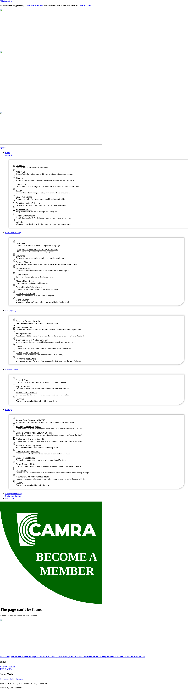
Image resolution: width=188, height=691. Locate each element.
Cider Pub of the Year (25, 293)
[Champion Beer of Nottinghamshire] (14, 338)
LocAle (19, 346)
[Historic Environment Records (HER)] (14, 473)
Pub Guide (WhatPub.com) (28, 203)
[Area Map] (14, 169)
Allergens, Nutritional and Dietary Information (37, 250)
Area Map (20, 172)
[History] (14, 188)
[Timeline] (14, 175)
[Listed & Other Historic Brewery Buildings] (14, 430)
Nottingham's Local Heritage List (30, 439)
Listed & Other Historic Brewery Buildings (34, 433)
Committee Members (25, 216)
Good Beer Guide (24, 327)
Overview (20, 166)
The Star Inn (85, 5)
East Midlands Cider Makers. (29, 287)
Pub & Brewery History (26, 464)
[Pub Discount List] (14, 208)
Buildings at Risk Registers (28, 427)
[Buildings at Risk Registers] (14, 423)
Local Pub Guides (24, 197)
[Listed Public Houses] (14, 455)
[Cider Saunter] (14, 297)
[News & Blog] (14, 377)
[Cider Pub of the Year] (14, 291)
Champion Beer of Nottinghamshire (32, 340)
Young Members (23, 334)
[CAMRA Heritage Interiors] (14, 448)
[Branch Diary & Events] (14, 390)
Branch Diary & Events (26, 393)
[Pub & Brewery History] (14, 461)
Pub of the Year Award (26, 359)
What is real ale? (23, 268)
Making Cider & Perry (25, 281)
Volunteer (20, 222)
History (19, 191)
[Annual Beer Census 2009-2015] (14, 418)
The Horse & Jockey (34, 5)
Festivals (20, 399)
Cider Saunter (22, 300)
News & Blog (22, 380)
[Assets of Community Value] (14, 318)
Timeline (20, 178)
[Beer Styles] (14, 241)
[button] (96, 155)
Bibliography (21, 470)
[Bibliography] (14, 468)
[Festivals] (14, 395)
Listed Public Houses (25, 458)
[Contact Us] (14, 181)
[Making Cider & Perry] (14, 278)
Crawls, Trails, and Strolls (27, 352)
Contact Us (21, 184)
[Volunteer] (14, 219)
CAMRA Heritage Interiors (28, 452)
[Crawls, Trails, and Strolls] (14, 350)
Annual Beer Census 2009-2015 (30, 420)
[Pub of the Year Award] (14, 356)
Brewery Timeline (24, 262)
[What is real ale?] (14, 266)
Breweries (20, 256)
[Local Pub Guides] (14, 194)
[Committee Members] (14, 213)
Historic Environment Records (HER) (32, 477)
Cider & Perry (22, 275)
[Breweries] (14, 253)
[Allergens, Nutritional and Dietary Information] (15, 248)
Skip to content (6, 1)
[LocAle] (14, 344)
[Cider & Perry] (14, 271)
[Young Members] (14, 331)
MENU (3, 148)
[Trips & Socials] (14, 383)
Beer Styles (21, 243)
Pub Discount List (24, 209)
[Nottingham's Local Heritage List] (14, 437)
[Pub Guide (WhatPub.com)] (14, 201)
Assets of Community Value (28, 321)
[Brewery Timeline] (14, 259)
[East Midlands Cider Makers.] (14, 284)
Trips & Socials (23, 386)
